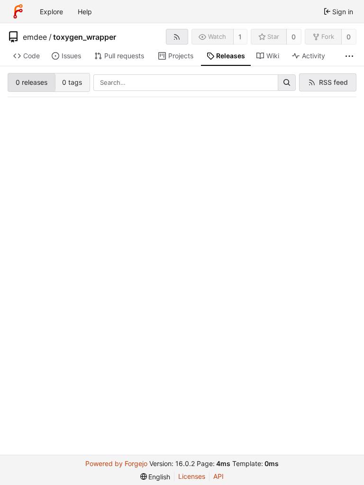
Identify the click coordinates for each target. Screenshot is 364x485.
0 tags (72, 82)
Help (85, 12)
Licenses (191, 476)
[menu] (155, 477)
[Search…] (287, 82)
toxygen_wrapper (84, 37)
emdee (35, 37)
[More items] (349, 56)
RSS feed (333, 82)
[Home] (18, 11)
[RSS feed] (177, 37)
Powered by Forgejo (116, 463)
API (218, 476)
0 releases (31, 82)
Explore (51, 12)
